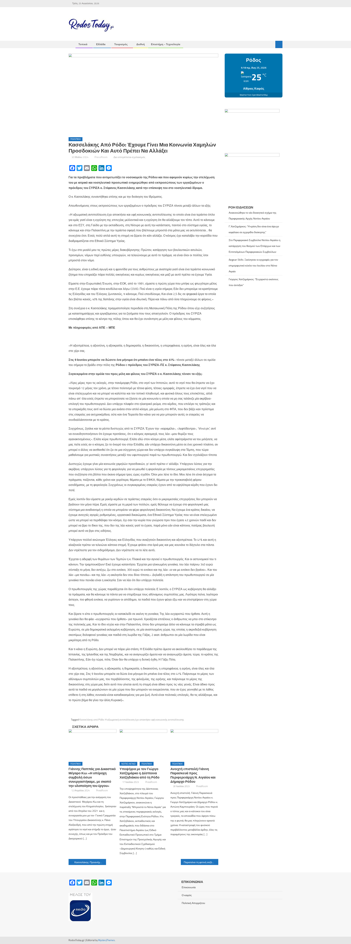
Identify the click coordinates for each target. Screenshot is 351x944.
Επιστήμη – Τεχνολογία (165, 44)
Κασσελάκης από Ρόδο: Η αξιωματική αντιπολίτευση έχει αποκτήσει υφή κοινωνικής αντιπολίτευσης (131, 719)
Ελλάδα (100, 44)
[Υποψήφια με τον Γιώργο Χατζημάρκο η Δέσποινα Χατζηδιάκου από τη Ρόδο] (143, 744)
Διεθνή (140, 44)
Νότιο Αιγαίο (128, 764)
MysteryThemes (106, 940)
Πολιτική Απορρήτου (193, 903)
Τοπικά (82, 44)
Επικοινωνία (189, 887)
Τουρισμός (121, 44)
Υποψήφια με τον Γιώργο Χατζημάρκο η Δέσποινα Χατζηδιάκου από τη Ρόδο (139, 773)
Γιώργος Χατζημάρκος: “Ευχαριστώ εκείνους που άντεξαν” (253, 282)
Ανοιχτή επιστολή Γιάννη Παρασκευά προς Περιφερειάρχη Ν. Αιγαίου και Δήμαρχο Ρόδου (193, 775)
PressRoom (101, 157)
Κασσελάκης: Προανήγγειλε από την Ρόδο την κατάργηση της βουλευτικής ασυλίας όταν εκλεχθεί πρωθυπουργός (90, 862)
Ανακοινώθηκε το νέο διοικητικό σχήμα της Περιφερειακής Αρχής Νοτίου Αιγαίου (252, 215)
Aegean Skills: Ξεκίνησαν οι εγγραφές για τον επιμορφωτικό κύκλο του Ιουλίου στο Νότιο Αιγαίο (253, 265)
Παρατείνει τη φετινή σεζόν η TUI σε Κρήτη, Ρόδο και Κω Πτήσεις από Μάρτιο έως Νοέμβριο (201, 862)
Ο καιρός (187, 895)
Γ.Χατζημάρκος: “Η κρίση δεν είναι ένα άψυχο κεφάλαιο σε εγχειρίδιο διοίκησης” (254, 229)
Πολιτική (75, 139)
